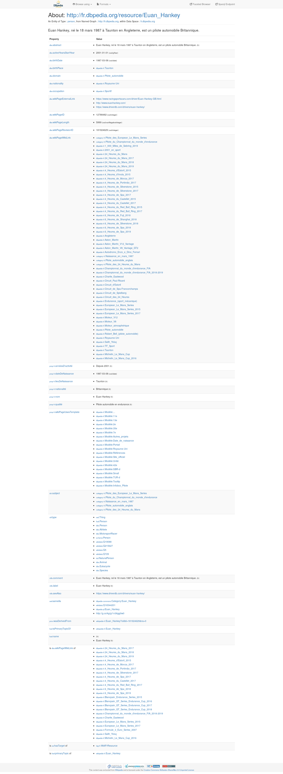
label (53, 585)
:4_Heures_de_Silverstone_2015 (117, 186)
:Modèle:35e (106, 428)
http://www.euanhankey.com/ (111, 102)
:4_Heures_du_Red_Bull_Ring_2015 (119, 207)
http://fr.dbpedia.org (108, 21)
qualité (55, 404)
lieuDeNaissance (61, 381)
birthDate (55, 60)
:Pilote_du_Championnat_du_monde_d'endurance (126, 141)
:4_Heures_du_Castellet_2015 (116, 198)
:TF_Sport (105, 346)
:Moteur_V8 (106, 321)
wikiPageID (56, 114)
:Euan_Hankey (108, 609)
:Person (101, 521)
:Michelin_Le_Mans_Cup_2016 (116, 358)
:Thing (100, 517)
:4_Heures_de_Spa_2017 (113, 194)
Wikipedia (119, 770)
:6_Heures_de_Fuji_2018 (113, 215)
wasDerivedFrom (60, 621)
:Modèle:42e (106, 465)
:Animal (101, 562)
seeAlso (55, 593)
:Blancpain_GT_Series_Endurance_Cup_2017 (124, 705)
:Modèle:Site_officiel (110, 456)
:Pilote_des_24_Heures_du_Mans (118, 264)
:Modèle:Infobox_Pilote (112, 485)
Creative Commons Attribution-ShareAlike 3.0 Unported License (169, 770)
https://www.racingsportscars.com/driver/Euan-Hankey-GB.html (128, 98)
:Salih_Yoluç (106, 341)
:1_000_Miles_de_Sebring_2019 (117, 145)
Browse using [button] (82, 4)
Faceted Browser (201, 4)
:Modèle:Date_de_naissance (115, 440)
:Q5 (101, 549)
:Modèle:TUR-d (108, 477)
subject (54, 493)
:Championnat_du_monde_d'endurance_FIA (123, 268)
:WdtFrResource (106, 745)
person (71, 21)
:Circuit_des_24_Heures (112, 297)
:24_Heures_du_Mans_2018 (115, 162)
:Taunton (104, 68)
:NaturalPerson (105, 558)
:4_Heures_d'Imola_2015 (113, 174)
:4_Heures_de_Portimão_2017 (116, 182)
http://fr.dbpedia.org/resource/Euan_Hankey (123, 14)
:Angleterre (106, 235)
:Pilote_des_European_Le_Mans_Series (121, 137)
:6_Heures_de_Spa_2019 (113, 231)
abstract (55, 45)
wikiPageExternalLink (62, 98)
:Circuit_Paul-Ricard (110, 280)
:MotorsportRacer (106, 533)
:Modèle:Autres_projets (112, 436)
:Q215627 (104, 545)
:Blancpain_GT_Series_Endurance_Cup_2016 (124, 701)
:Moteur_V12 (107, 317)
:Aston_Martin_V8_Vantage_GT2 (117, 248)
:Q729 (102, 554)
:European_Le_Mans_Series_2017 (118, 313)
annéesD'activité (60, 365)
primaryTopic (60, 753)
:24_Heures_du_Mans (111, 154)
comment (56, 578)
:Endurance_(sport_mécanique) (116, 301)
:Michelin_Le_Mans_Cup (113, 354)
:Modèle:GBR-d (108, 469)
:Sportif (104, 91)
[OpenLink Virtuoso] (114, 766)
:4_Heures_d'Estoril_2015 (113, 170)
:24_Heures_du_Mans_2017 (115, 158)
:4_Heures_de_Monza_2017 (115, 178)
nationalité (57, 389)
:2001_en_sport (108, 149)
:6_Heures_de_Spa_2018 (113, 227)
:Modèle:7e (106, 432)
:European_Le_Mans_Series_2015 (118, 309)
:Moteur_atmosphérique (112, 325)
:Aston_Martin (107, 239)
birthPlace (56, 68)
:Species (102, 570)
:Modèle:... (105, 412)
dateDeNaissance (61, 373)
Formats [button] (104, 4)
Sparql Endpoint (226, 4)
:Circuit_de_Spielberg (111, 292)
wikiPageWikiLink (60, 137)
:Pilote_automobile (109, 75)
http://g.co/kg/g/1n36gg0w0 (110, 613)
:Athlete (101, 529)
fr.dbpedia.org (148, 21)
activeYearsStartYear (62, 52)
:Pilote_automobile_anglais (114, 260)
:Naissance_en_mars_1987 (114, 256)
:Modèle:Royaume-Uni (111, 448)
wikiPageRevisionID (61, 130)
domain (55, 75)
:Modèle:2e (106, 424)
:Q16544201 (105, 605)
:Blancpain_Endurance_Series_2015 (119, 697)
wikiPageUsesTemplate (64, 412)
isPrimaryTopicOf (60, 628)
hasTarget (58, 745)
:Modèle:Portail (108, 444)
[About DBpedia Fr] (58, 4)
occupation (56, 91)
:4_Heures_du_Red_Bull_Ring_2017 (119, 211)
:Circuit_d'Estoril (108, 284)
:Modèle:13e (106, 420)
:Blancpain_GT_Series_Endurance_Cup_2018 (124, 709)
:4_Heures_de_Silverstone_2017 (117, 190)
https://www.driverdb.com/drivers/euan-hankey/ (120, 106)
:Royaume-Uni (107, 83)
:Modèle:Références (110, 452)
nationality (56, 83)
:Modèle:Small (107, 473)
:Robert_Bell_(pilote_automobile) (117, 333)
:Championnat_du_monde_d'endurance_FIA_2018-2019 (129, 272)
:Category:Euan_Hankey (116, 601)
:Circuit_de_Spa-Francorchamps (117, 288)
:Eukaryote (103, 566)
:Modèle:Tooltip (108, 481)
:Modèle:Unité (107, 461)
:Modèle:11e (106, 416)
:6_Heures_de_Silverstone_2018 (117, 223)
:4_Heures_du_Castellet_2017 (116, 203)
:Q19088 (104, 541)
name (54, 636)
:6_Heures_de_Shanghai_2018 (116, 219)
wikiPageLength (59, 122)
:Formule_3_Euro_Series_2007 (116, 729)
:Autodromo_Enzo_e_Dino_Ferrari (118, 252)
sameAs (55, 601)
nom (54, 396)
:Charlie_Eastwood (110, 276)
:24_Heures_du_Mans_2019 (115, 166)
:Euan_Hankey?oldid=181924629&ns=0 (121, 621)
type (53, 517)
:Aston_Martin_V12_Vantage (115, 243)
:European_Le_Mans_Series (115, 305)
